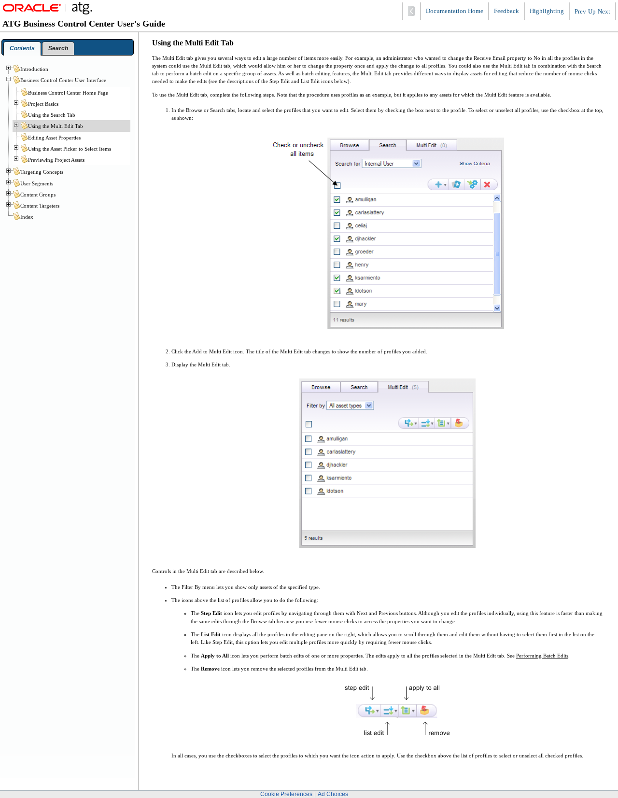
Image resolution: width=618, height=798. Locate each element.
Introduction (34, 69)
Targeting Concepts (41, 172)
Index (26, 217)
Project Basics (43, 104)
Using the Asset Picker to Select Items (69, 149)
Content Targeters (39, 206)
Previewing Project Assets (56, 160)
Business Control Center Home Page (68, 93)
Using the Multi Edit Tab (55, 126)
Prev (580, 11)
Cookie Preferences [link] (286, 794)
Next (604, 11)
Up (592, 11)
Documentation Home (454, 11)
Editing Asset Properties (54, 137)
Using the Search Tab (51, 115)
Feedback (506, 11)
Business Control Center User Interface (63, 80)
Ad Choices (333, 794)
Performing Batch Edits (542, 655)
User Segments (36, 183)
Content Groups (38, 194)
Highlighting (547, 11)
